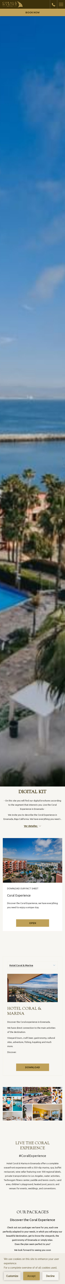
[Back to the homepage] (13, 4)
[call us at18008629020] (53, 4)
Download (36, 1068)
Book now (32, 12)
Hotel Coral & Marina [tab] (21, 965)
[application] (32, 1268)
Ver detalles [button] (31, 826)
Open (32, 923)
